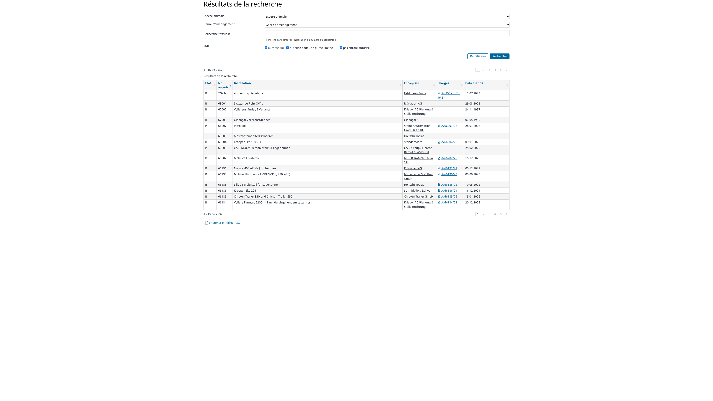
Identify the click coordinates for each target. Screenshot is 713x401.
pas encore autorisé (356, 48)
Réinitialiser (478, 56)
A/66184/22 (449, 202)
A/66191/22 (449, 168)
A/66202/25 (449, 158)
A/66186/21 (449, 191)
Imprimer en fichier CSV (224, 223)
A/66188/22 (449, 185)
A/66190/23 (449, 174)
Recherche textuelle (217, 34)
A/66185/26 (449, 196)
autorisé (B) (276, 48)
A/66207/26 (449, 126)
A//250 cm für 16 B (448, 95)
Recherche (499, 56)
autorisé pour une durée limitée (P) (313, 48)
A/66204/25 (449, 142)
